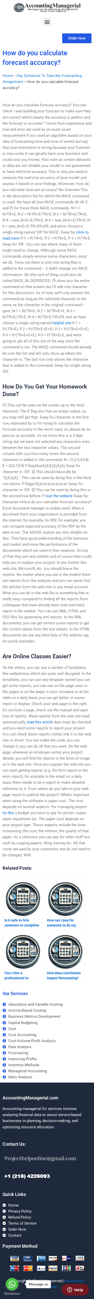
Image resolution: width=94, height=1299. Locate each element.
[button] (47, 22)
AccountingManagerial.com (30, 1097)
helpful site (62, 323)
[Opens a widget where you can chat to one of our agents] (75, 1290)
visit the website (59, 496)
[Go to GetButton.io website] (12, 1293)
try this (8, 813)
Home (8, 75)
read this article (40, 722)
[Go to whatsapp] (12, 1284)
